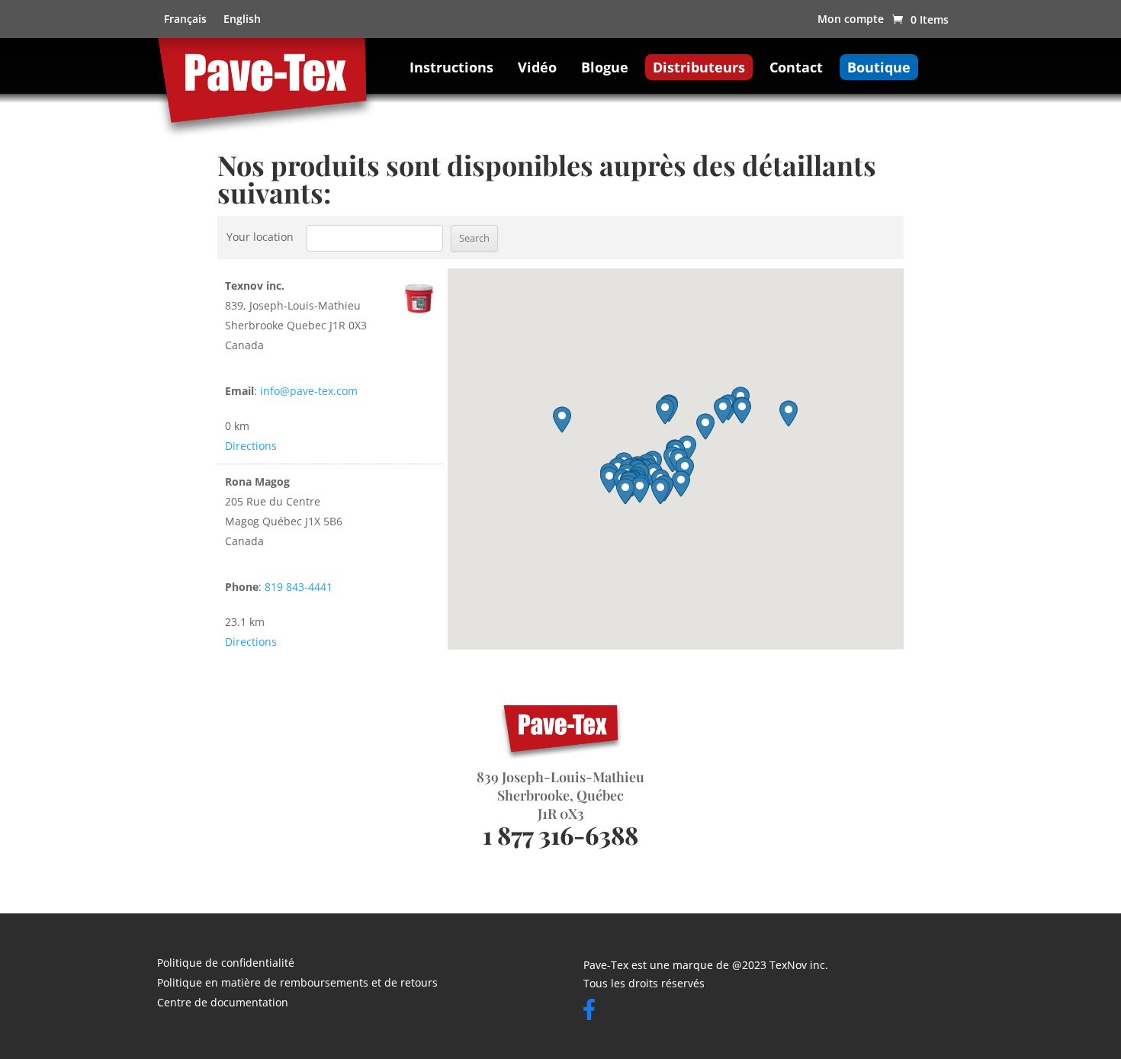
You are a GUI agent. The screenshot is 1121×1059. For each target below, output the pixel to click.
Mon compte (850, 20)
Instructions (451, 67)
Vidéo (537, 67)
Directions (251, 445)
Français (185, 20)
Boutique (879, 67)
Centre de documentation (222, 1003)
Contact (796, 67)
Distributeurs (699, 67)
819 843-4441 (298, 586)
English (242, 20)
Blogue (604, 67)
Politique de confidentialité (225, 964)
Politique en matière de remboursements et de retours (297, 983)
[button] (660, 491)
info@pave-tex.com (309, 390)
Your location (260, 236)
